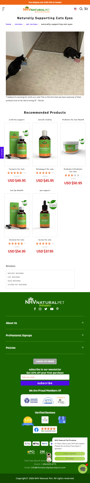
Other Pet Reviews (17, 284)
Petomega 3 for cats (45, 169)
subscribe (45, 383)
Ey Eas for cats (45, 240)
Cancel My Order (45, 361)
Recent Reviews (16, 273)
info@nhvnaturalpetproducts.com (48, 467)
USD (76, 8)
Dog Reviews (14, 281)
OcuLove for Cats (16, 240)
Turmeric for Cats (17, 169)
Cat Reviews (14, 277)
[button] (82, 469)
